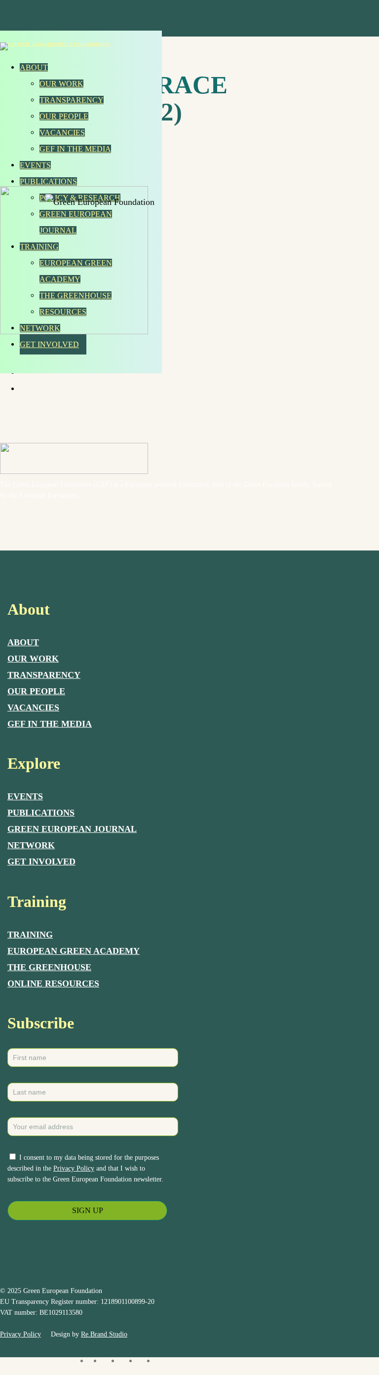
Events (35, 165)
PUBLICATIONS (41, 813)
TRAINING (30, 935)
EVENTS (25, 796)
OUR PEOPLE (36, 691)
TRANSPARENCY (43, 675)
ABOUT (23, 642)
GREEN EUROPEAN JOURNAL (72, 829)
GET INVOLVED (41, 861)
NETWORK (31, 845)
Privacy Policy (73, 1168)
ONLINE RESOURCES (53, 983)
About (34, 67)
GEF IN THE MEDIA (49, 724)
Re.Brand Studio (104, 1334)
